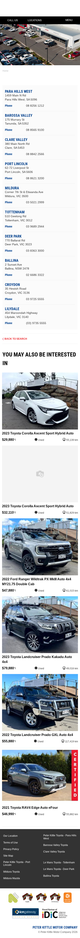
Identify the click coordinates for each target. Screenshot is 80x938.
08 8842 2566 (35, 154)
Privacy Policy (11, 849)
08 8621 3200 (35, 178)
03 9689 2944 (35, 226)
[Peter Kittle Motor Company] (27, 9)
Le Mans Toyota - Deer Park (58, 869)
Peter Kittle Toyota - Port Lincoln (16, 863)
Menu (69, 20)
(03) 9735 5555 (36, 323)
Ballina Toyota (51, 875)
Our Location (10, 835)
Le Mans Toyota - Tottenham (59, 862)
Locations (35, 20)
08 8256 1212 (35, 105)
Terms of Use (10, 842)
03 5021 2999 (35, 202)
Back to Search (16, 338)
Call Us (12, 20)
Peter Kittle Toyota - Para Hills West (59, 837)
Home (5, 71)
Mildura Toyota (11, 871)
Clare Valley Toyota (54, 851)
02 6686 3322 (35, 274)
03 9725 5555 (35, 299)
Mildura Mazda (11, 878)
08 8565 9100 (35, 129)
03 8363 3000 (35, 250)
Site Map (8, 855)
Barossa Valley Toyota (55, 845)
